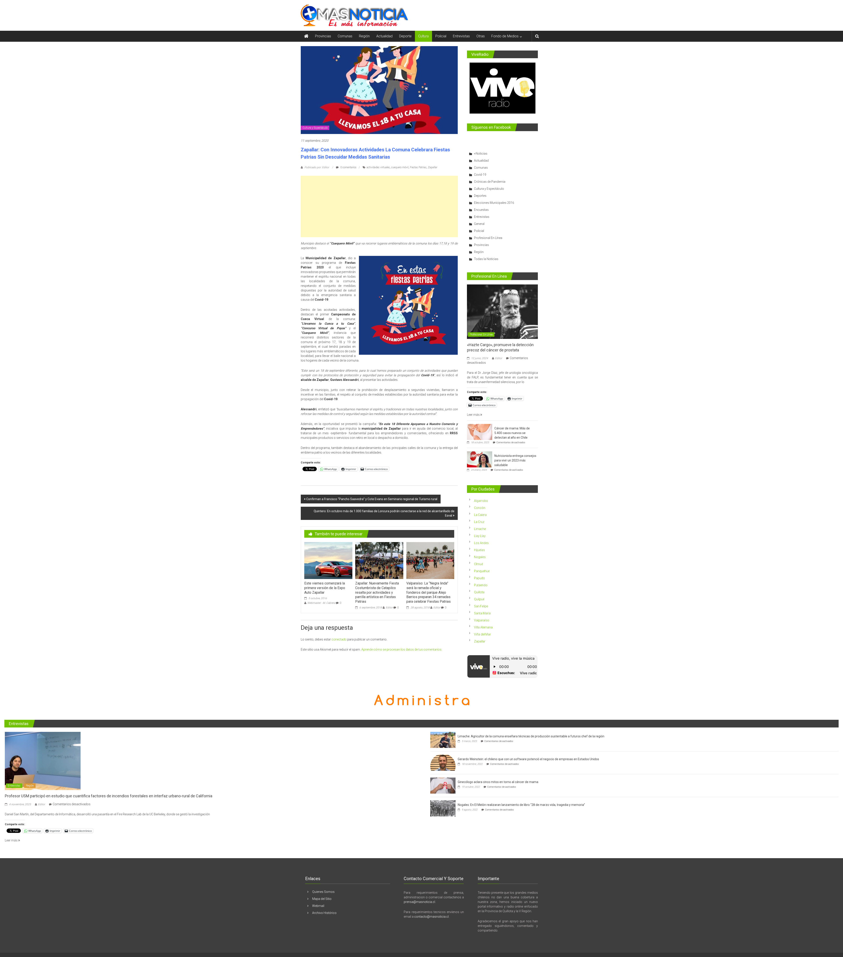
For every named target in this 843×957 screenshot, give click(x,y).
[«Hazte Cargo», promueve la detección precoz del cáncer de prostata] (502, 311)
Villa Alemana (483, 627)
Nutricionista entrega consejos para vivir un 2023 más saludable (515, 460)
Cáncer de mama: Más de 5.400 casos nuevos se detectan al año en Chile (512, 433)
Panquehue (482, 571)
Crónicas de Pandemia (489, 181)
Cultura (423, 36)
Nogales (480, 557)
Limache (480, 529)
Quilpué (479, 599)
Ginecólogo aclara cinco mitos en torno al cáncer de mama (498, 782)
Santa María (482, 613)
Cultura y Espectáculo (315, 127)
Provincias (323, 36)
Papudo (479, 578)
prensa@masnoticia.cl (419, 902)
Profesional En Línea (488, 238)
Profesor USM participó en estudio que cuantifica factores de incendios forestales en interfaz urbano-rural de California (108, 796)
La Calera (480, 515)
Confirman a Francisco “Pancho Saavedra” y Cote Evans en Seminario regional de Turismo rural (371, 499)
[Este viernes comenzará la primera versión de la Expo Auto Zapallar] (328, 560)
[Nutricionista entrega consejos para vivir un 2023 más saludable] (479, 459)
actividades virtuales (378, 167)
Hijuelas (479, 550)
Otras (480, 36)
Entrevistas (461, 36)
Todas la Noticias (486, 259)
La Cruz (479, 522)
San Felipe (481, 606)
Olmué (478, 564)
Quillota (479, 592)
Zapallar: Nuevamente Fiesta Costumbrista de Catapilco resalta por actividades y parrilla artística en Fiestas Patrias (377, 592)
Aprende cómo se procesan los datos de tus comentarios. (401, 649)
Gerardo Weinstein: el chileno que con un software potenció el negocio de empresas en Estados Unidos (528, 759)
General (479, 224)
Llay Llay (480, 536)
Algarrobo (481, 501)
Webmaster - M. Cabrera (321, 602)
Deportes (480, 195)
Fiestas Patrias (418, 167)
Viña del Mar (482, 634)
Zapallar (432, 167)
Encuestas (481, 210)
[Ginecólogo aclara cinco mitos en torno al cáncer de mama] (443, 785)
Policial (440, 36)
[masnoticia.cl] (306, 36)
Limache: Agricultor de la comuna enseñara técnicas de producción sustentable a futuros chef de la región (531, 736)
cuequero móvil (400, 167)
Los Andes (481, 543)
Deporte (405, 36)
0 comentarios (348, 167)
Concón (479, 508)
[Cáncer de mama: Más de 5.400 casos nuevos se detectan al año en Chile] (479, 432)
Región (364, 36)
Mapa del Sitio (321, 899)
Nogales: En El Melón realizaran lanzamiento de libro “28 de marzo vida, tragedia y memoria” (521, 805)
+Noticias (480, 153)
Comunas (345, 36)
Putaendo (480, 585)
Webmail (318, 906)
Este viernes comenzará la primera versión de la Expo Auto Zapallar (324, 588)
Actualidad (384, 36)
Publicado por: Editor (317, 167)
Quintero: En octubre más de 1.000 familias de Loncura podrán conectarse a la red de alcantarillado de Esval (384, 513)
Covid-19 (480, 174)
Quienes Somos (323, 892)
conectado (339, 639)
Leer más (473, 414)
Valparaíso (481, 620)
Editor (389, 607)
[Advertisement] (379, 206)
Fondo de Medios (505, 36)
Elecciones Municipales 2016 (494, 202)
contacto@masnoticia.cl (431, 916)
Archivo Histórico (324, 913)
